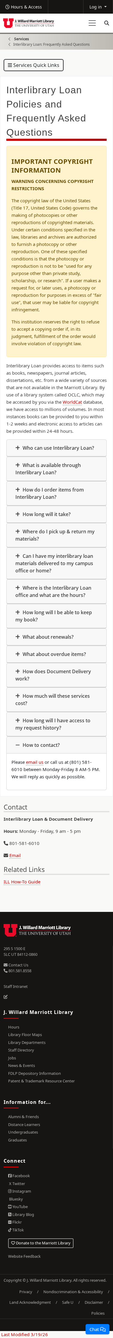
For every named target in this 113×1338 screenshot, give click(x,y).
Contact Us (18, 965)
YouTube (19, 1206)
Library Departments (27, 1042)
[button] (97, 1329)
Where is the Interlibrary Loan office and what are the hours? (53, 591)
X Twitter (16, 1183)
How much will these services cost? (52, 700)
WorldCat (72, 402)
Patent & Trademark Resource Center (41, 1081)
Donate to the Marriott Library (43, 1243)
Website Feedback (24, 1256)
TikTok (17, 1230)
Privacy (25, 1291)
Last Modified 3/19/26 (24, 1334)
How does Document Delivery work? (53, 675)
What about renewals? (47, 637)
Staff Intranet (16, 986)
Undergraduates (23, 1132)
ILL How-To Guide (22, 882)
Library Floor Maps (25, 1034)
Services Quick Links (35, 65)
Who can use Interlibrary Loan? (57, 448)
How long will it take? (46, 514)
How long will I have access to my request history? (52, 724)
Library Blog (22, 1214)
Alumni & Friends (23, 1116)
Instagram (21, 1191)
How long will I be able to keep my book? (53, 616)
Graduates (17, 1140)
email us (34, 762)
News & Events (21, 1065)
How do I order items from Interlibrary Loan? (49, 493)
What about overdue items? (53, 654)
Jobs (12, 1058)
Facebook (20, 1175)
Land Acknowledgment (30, 1302)
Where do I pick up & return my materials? (55, 535)
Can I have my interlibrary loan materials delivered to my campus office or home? (54, 563)
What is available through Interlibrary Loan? (48, 469)
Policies (98, 1313)
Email (15, 855)
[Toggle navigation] (92, 23)
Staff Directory (21, 1050)
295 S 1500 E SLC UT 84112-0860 (20, 951)
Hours (13, 1027)
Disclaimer (94, 1302)
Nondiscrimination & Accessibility (73, 1291)
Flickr (16, 1222)
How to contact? (40, 745)
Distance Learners (24, 1124)
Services (21, 38)
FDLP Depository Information (34, 1073)
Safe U (68, 1302)
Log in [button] (96, 7)
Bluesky (15, 1199)
